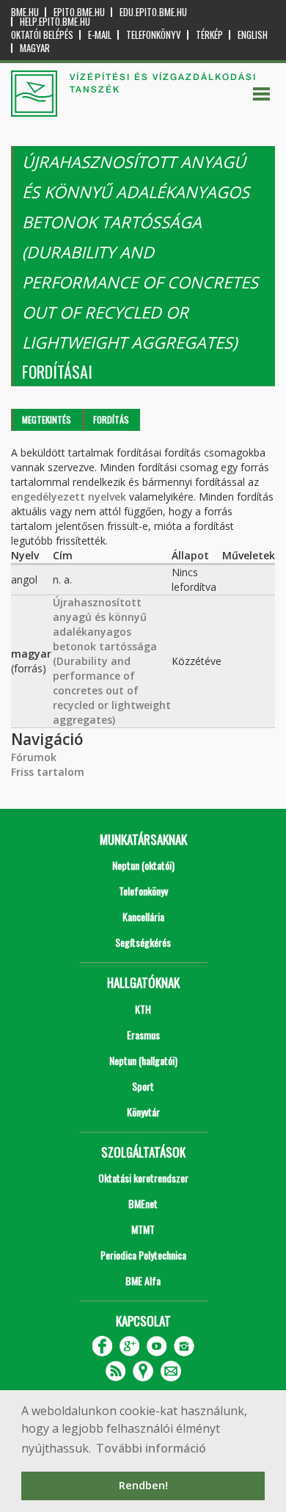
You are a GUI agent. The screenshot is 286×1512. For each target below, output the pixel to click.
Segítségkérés (143, 942)
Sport (143, 1086)
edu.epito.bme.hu (153, 12)
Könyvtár (143, 1111)
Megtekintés (46, 419)
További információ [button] (151, 1448)
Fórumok (33, 757)
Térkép (209, 35)
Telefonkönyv (153, 35)
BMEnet (143, 1203)
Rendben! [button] (143, 1485)
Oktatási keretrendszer (143, 1177)
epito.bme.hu (79, 12)
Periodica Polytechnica (143, 1254)
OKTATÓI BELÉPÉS (42, 35)
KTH (143, 1009)
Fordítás (111, 419)
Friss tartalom (47, 772)
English (253, 35)
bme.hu (25, 12)
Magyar (35, 48)
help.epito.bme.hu (55, 21)
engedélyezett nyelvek (68, 497)
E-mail (99, 35)
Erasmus (143, 1034)
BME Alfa (143, 1280)
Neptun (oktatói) (143, 865)
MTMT (143, 1229)
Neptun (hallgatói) (143, 1060)
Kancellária (143, 916)
